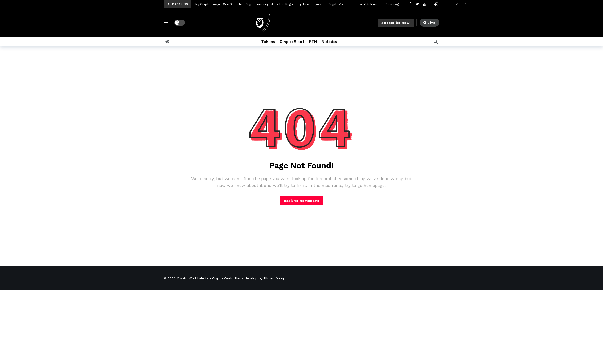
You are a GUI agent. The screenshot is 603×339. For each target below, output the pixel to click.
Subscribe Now (395, 22)
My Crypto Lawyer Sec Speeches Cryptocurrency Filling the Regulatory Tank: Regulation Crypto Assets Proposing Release (286, 4)
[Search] (435, 41)
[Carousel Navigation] (461, 4)
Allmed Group (274, 278)
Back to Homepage (301, 200)
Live (432, 22)
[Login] (435, 4)
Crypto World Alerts (192, 278)
